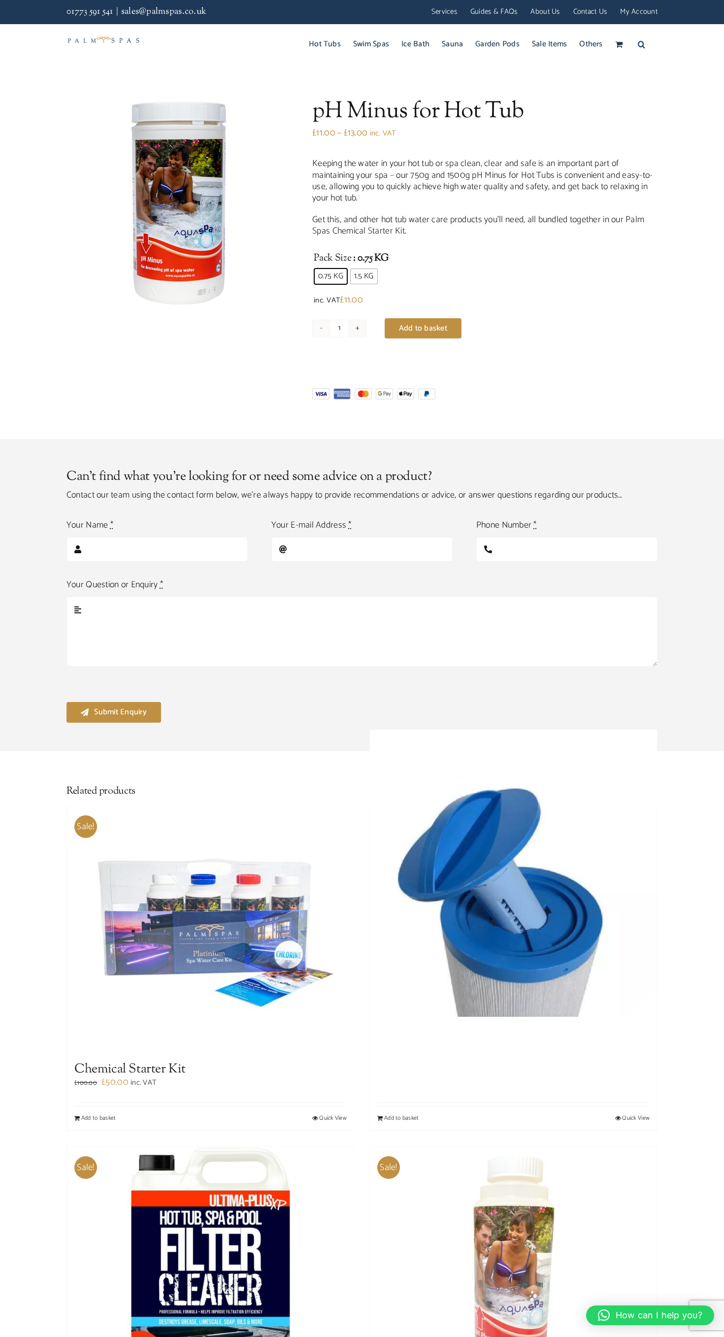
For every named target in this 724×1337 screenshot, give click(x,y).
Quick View (333, 1118)
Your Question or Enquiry (114, 585)
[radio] (331, 276)
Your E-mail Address (311, 525)
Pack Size (332, 259)
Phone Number (506, 525)
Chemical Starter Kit (368, 231)
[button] (641, 44)
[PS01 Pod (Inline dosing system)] (513, 873)
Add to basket (423, 328)
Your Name (89, 525)
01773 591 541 (89, 11)
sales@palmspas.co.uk (163, 11)
